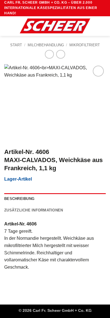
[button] (7, 26)
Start (16, 45)
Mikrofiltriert (84, 45)
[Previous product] (60, 54)
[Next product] (49, 54)
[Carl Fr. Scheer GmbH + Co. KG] (55, 26)
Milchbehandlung (46, 45)
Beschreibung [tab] (19, 199)
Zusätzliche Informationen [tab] (33, 210)
